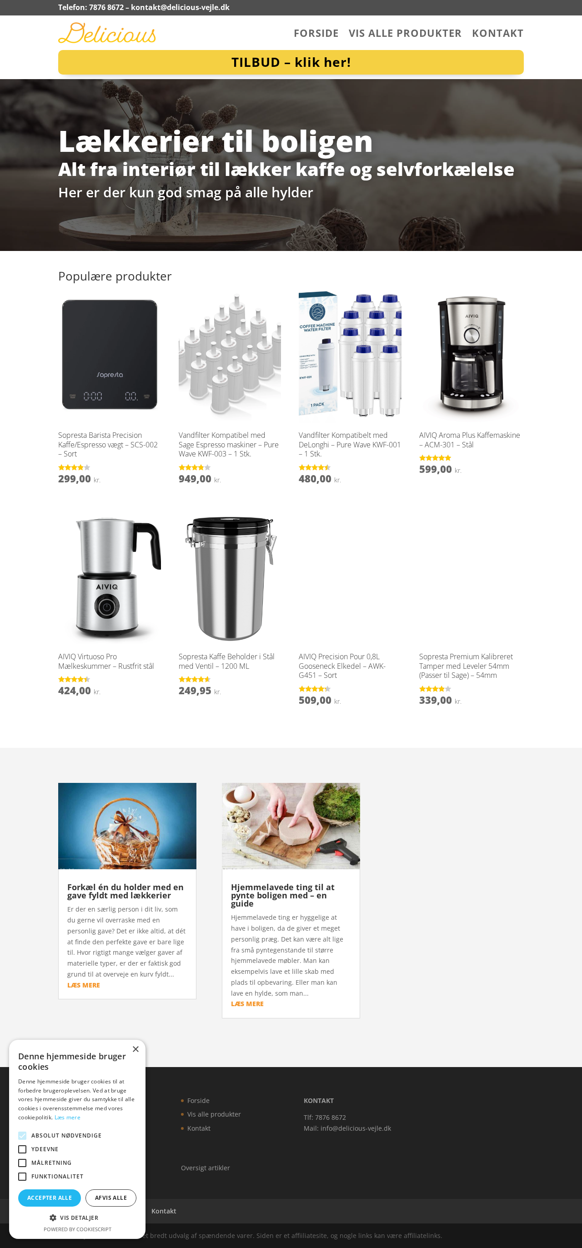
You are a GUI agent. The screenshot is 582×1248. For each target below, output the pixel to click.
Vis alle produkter (405, 35)
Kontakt (498, 35)
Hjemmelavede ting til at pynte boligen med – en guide (283, 895)
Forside (316, 35)
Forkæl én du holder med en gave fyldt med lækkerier (125, 891)
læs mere (83, 985)
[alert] (77, 1139)
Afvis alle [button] (111, 1198)
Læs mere (67, 1117)
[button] (77, 1218)
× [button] (135, 1049)
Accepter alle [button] (49, 1198)
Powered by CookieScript (77, 1229)
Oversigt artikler (205, 1167)
